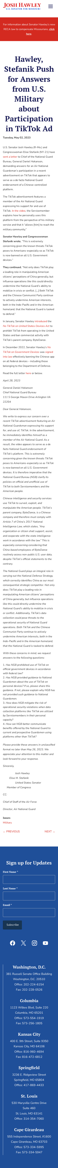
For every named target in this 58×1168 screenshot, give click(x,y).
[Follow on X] (23, 943)
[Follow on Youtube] (45, 943)
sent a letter (10, 157)
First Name (10, 872)
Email (7, 905)
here (28, 373)
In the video (18, 211)
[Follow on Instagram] (34, 943)
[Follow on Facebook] (12, 943)
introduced (41, 321)
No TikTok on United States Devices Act (26, 326)
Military (7, 822)
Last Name (10, 888)
